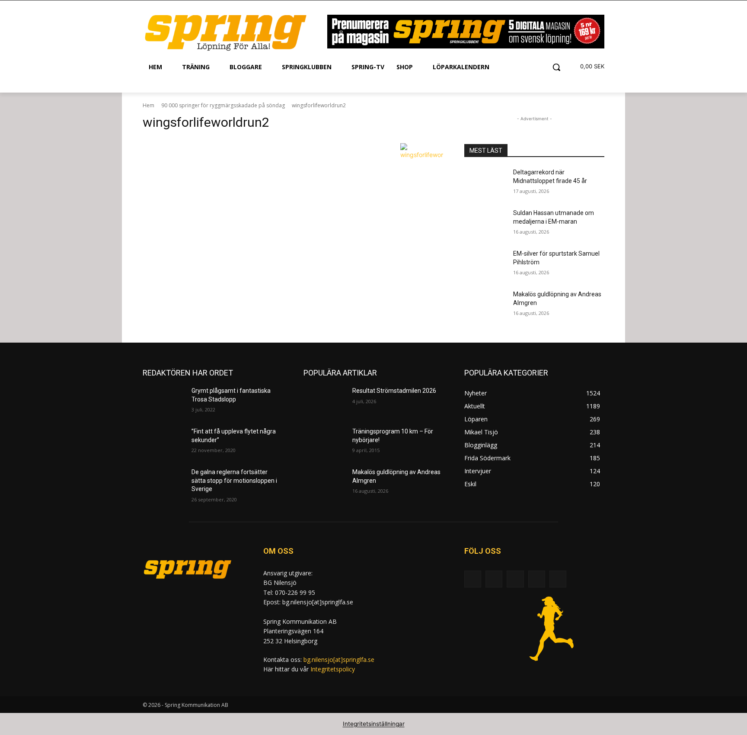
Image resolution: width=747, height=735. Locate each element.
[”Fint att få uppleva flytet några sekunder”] (164, 442)
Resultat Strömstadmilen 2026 (394, 390)
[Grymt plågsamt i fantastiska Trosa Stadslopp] (164, 401)
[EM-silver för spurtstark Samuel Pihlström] (485, 264)
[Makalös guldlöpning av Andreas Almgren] (485, 305)
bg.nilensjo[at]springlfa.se (338, 659)
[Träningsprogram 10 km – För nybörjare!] (324, 442)
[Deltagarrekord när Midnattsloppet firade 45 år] (485, 183)
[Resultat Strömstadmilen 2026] (324, 401)
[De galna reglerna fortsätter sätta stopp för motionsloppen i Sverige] (164, 482)
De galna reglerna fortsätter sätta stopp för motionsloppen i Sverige (234, 480)
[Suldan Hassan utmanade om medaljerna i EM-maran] (485, 223)
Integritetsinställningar (374, 723)
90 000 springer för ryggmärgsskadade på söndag (223, 105)
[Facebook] (493, 579)
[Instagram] (536, 579)
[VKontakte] (557, 579)
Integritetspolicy (332, 669)
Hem (148, 105)
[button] (556, 67)
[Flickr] (515, 579)
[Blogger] (472, 579)
